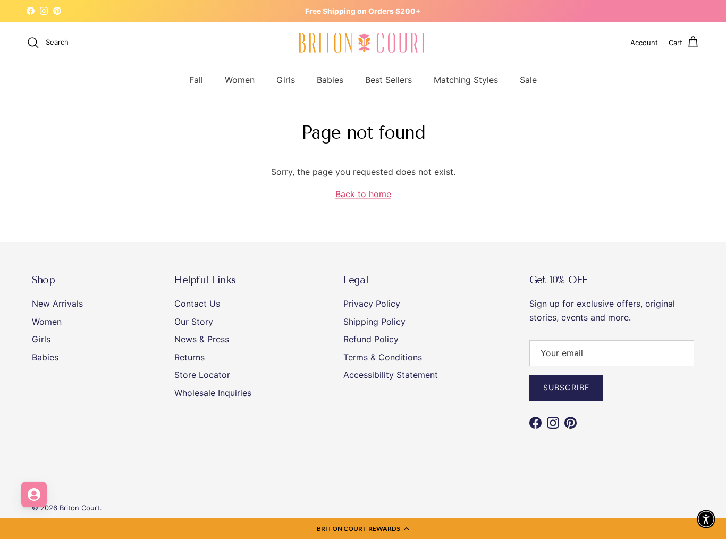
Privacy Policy (371, 303)
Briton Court (80, 507)
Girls (285, 79)
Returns (189, 357)
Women (240, 79)
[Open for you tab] (34, 494)
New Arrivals (57, 303)
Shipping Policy (374, 321)
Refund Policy (371, 339)
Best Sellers (388, 79)
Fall (196, 79)
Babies (330, 79)
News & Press (201, 339)
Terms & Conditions (382, 357)
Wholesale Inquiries (212, 393)
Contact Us (197, 303)
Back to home (363, 194)
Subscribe (566, 387)
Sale (528, 79)
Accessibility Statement (390, 374)
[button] (363, 528)
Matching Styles (466, 79)
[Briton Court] (363, 43)
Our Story (193, 321)
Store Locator (202, 374)
